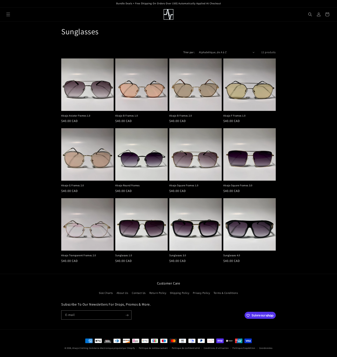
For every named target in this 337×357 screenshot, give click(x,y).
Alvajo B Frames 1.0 (126, 115)
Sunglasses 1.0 (123, 255)
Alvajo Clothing (80, 348)
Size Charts (106, 292)
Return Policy (157, 292)
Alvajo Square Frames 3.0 (237, 185)
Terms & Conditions (226, 292)
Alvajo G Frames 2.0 (72, 185)
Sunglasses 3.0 (177, 255)
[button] (8, 14)
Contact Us (139, 292)
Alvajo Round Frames (127, 185)
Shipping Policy (179, 292)
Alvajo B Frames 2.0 (180, 115)
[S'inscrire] (127, 315)
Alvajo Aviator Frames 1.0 (75, 115)
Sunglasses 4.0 (231, 255)
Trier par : (189, 52)
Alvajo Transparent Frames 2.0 (78, 255)
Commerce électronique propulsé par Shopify (112, 348)
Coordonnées (266, 347)
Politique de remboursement (153, 347)
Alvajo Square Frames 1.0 (183, 185)
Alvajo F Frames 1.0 (234, 115)
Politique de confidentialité (186, 347)
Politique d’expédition (243, 347)
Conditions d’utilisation (216, 347)
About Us (122, 292)
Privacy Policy (201, 292)
